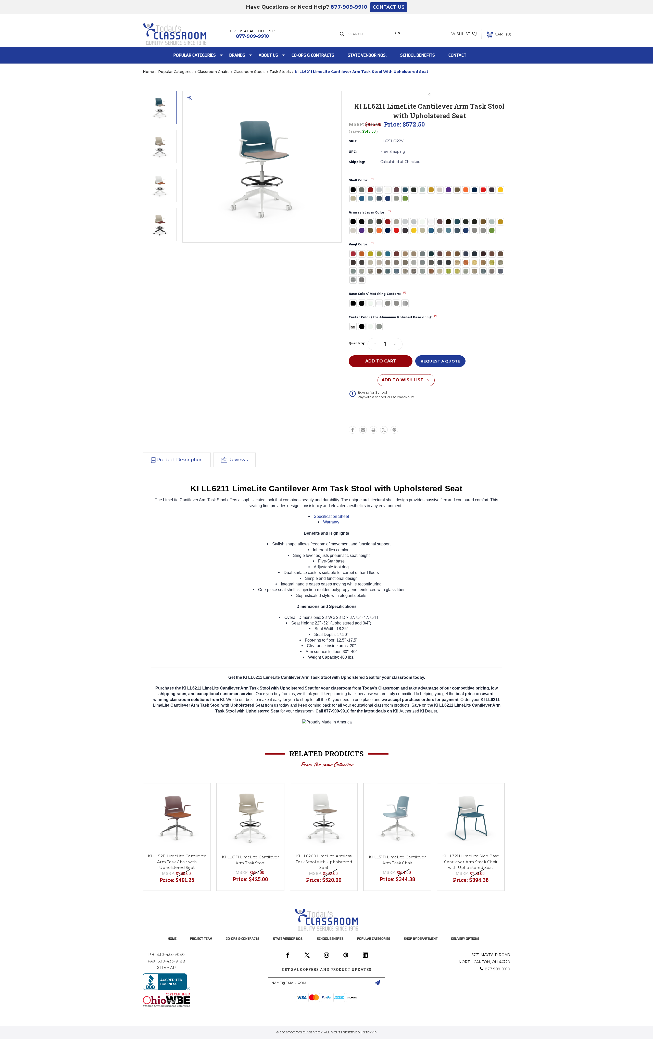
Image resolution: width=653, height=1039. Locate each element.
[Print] (373, 430)
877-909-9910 (349, 7)
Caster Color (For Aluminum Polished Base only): (393, 317)
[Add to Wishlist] (200, 793)
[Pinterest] (394, 430)
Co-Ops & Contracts (313, 55)
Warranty (331, 522)
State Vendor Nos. (367, 55)
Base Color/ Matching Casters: (377, 293)
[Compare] (200, 807)
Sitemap (166, 967)
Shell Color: (361, 180)
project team (201, 938)
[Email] (363, 430)
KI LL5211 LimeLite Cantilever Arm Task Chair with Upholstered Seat (177, 862)
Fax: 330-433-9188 (166, 961)
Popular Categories (194, 55)
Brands (237, 55)
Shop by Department (421, 938)
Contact (457, 55)
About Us (268, 55)
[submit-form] (377, 983)
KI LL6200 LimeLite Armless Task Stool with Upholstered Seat (324, 862)
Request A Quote (440, 361)
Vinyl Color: (361, 244)
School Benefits (417, 55)
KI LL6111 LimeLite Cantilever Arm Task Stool (250, 860)
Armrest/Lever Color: (370, 212)
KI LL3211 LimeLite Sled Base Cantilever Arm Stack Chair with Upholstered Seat (470, 862)
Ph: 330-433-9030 (166, 954)
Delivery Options (465, 938)
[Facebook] (352, 430)
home (172, 938)
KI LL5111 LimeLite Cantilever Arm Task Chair (397, 860)
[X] (384, 430)
